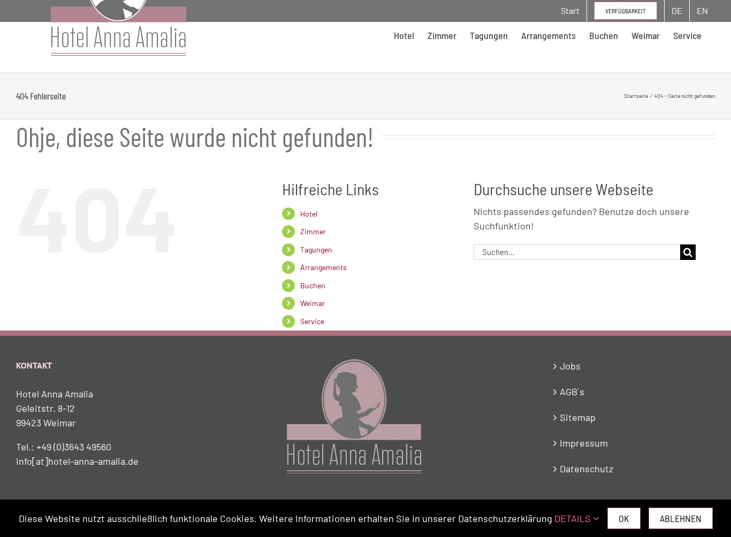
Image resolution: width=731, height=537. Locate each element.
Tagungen (316, 249)
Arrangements (323, 267)
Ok (624, 518)
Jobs (570, 366)
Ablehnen (681, 518)
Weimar (312, 303)
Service (312, 321)
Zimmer (313, 231)
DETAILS (573, 518)
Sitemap (578, 417)
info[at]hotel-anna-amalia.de (77, 461)
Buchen (312, 285)
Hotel (308, 213)
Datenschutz (586, 468)
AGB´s (572, 391)
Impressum (584, 443)
